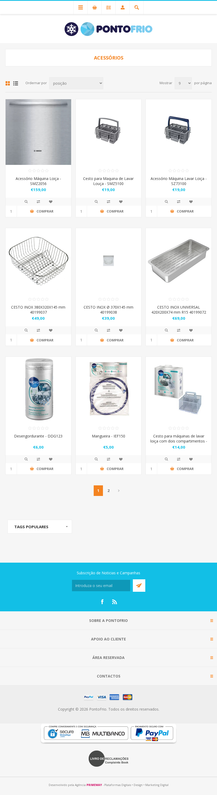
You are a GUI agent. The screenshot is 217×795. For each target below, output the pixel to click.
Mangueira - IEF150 (108, 436)
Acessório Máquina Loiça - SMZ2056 (38, 181)
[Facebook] (102, 602)
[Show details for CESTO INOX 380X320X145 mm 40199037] (38, 261)
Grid (7, 83)
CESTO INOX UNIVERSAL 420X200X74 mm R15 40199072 (178, 310)
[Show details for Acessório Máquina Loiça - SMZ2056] (38, 132)
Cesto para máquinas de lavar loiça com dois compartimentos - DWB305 (178, 441)
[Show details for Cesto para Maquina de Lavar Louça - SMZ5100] (108, 132)
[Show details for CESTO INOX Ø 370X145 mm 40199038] (108, 261)
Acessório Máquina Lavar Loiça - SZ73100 (179, 181)
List (15, 83)
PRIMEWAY (94, 785)
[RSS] (115, 602)
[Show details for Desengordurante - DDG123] (38, 389)
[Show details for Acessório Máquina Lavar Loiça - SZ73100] (178, 132)
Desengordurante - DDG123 (38, 436)
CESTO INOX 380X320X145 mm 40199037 (38, 310)
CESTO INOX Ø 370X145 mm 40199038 (108, 310)
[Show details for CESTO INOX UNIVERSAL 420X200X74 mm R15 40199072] (178, 261)
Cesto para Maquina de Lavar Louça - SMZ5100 (108, 181)
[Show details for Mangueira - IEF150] (108, 389)
